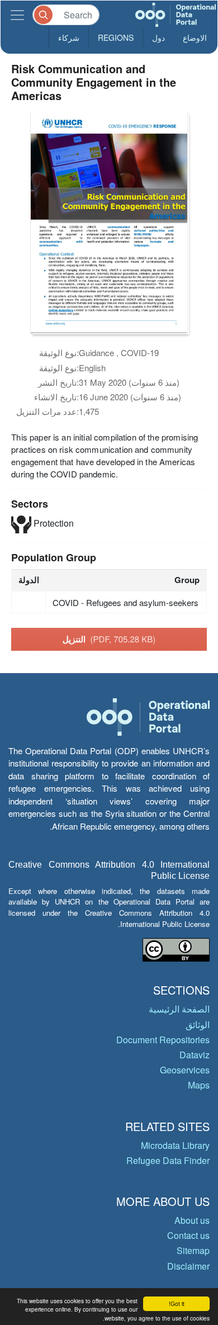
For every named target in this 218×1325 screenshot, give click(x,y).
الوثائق (198, 1024)
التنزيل (109, 639)
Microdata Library (175, 1145)
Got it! (176, 1303)
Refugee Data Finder (168, 1160)
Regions (116, 37)
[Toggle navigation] (17, 14)
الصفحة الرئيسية (179, 1008)
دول (158, 37)
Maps (199, 1084)
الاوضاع (195, 37)
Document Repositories (163, 1039)
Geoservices (185, 1069)
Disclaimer (188, 1266)
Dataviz (194, 1054)
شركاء (68, 37)
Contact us (188, 1235)
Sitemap (193, 1250)
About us (192, 1220)
